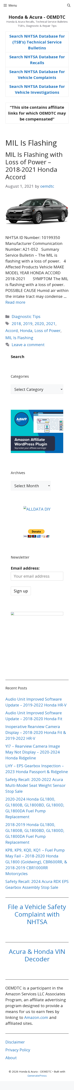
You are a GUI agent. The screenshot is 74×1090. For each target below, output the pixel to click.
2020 (39, 323)
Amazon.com (36, 1017)
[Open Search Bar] (69, 5)
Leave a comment (28, 344)
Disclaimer (15, 1042)
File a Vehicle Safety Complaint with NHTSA (37, 914)
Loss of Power (47, 330)
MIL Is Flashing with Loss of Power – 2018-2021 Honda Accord (34, 165)
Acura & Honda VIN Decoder (37, 955)
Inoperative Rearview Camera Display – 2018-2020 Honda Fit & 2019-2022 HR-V (35, 732)
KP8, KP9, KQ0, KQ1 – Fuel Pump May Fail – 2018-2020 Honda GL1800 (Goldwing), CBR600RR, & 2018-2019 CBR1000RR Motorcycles (36, 861)
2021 (51, 323)
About (11, 1057)
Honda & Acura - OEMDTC (37, 17)
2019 (28, 323)
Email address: (25, 568)
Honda (26, 330)
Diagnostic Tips (26, 316)
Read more (15, 302)
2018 (16, 323)
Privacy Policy (17, 1049)
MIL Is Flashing (19, 337)
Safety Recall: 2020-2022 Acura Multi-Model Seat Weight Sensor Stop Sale (35, 785)
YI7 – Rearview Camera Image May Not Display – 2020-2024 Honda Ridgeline (32, 751)
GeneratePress (37, 1075)
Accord (11, 330)
